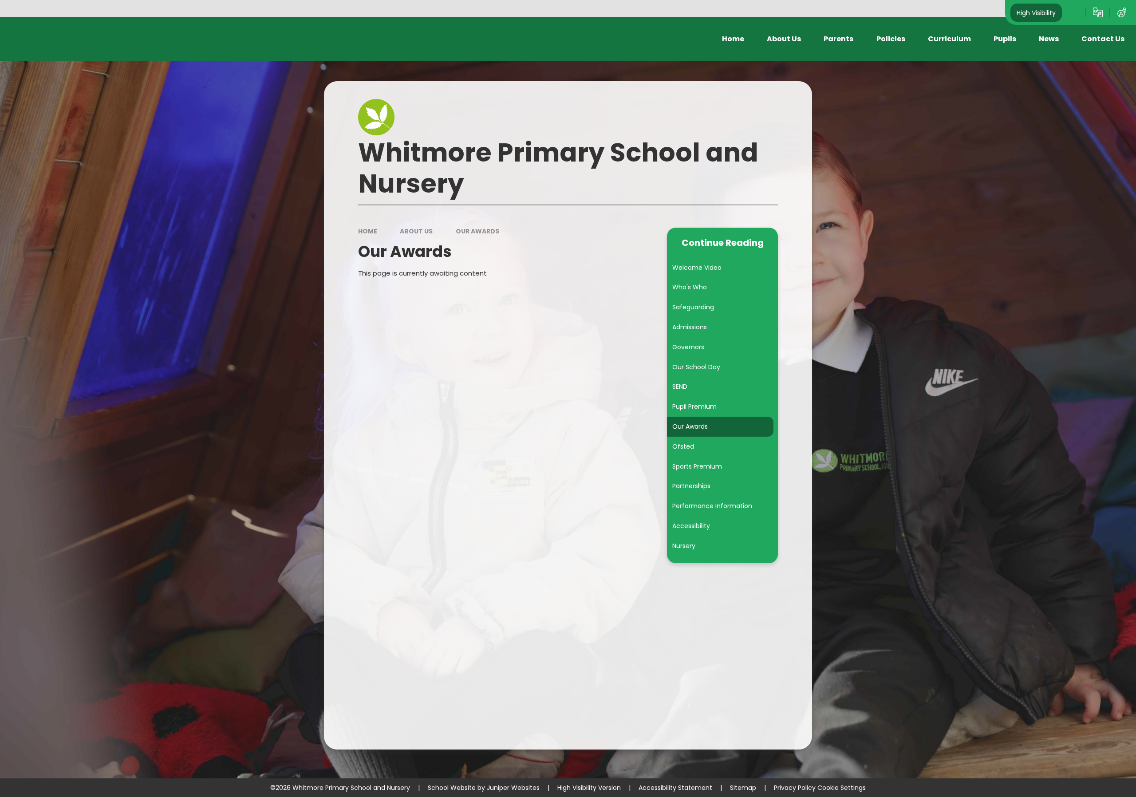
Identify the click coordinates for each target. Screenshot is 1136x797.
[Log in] (1122, 12)
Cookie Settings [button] (841, 787)
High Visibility (1036, 12)
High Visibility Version (589, 787)
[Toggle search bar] (1074, 12)
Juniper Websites (513, 787)
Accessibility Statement (675, 787)
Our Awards (477, 231)
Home (367, 231)
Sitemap (743, 787)
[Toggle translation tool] (1098, 12)
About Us (416, 231)
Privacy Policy (795, 787)
